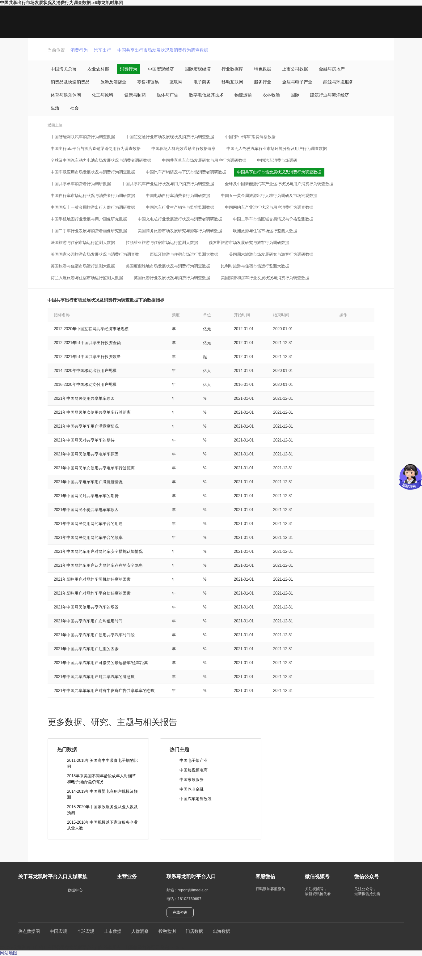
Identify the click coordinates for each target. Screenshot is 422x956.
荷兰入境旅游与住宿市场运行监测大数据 (87, 277)
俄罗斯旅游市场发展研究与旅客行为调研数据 (249, 242)
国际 (295, 94)
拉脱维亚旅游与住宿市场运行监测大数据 (162, 242)
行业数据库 (232, 68)
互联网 (176, 81)
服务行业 (262, 81)
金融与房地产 (332, 68)
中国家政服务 (191, 779)
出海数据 (221, 931)
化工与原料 (102, 94)
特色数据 (262, 68)
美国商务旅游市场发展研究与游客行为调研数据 (180, 230)
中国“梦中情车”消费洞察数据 (250, 136)
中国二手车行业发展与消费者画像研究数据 (89, 230)
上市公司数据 (295, 68)
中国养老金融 (191, 789)
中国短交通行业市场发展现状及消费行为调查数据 (170, 136)
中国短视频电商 (193, 770)
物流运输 (243, 94)
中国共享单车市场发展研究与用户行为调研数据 (204, 160)
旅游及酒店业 (113, 81)
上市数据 (112, 931)
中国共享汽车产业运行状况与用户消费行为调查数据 (168, 183)
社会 (74, 107)
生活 (55, 107)
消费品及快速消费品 (70, 81)
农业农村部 (98, 68)
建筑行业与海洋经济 (329, 94)
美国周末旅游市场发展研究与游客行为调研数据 (271, 254)
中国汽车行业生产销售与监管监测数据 (180, 207)
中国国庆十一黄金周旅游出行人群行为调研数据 (93, 207)
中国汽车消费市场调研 (277, 160)
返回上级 (55, 125)
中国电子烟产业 (193, 760)
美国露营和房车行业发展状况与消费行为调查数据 (265, 277)
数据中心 (75, 890)
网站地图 (8, 952)
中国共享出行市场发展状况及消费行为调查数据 (162, 50)
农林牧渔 (271, 94)
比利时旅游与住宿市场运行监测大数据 (255, 266)
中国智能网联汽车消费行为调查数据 (83, 136)
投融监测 (167, 931)
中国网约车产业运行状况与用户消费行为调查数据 (269, 207)
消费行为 (79, 50)
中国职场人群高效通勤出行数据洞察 (183, 148)
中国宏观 (58, 931)
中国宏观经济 (161, 68)
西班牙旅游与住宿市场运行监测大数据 (184, 254)
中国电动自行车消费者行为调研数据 (178, 195)
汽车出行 (102, 50)
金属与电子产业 (297, 81)
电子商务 (202, 81)
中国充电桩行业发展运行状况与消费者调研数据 (180, 219)
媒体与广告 (167, 94)
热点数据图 (29, 931)
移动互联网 (232, 81)
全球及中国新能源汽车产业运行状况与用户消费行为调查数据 (279, 183)
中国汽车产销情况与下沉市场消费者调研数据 (186, 172)
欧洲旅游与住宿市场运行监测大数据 (265, 230)
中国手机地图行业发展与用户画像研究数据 (89, 219)
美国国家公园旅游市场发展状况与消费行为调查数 (95, 254)
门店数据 (194, 931)
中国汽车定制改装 (195, 798)
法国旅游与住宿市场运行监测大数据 (83, 242)
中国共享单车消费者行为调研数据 (81, 183)
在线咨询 (180, 912)
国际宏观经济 (198, 68)
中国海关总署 (64, 68)
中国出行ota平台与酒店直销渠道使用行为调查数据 (96, 148)
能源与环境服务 (338, 81)
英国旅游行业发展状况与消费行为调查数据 (172, 277)
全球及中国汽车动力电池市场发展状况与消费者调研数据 (101, 160)
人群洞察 (140, 931)
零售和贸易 (148, 81)
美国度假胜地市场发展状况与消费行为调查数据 (168, 266)
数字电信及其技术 (206, 94)
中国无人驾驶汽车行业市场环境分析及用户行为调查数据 (276, 148)
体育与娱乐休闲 (66, 94)
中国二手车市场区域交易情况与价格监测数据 (273, 219)
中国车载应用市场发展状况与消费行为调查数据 (93, 172)
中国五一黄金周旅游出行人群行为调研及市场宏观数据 (269, 195)
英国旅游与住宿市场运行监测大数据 (83, 266)
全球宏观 (85, 931)
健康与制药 (135, 94)
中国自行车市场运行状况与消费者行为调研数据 (93, 195)
